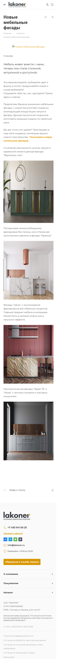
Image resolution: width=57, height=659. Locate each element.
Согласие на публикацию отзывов (19, 653)
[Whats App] (15, 539)
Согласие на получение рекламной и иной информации (23, 646)
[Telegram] (10, 539)
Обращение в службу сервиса (22, 562)
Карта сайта (9, 657)
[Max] (20, 539)
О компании (11, 574)
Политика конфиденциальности (18, 636)
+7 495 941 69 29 (17, 527)
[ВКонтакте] (5, 539)
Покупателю (11, 583)
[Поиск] (52, 4)
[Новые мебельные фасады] (28, 46)
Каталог (8, 592)
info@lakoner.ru (16, 545)
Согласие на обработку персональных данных (25, 640)
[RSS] (46, 16)
